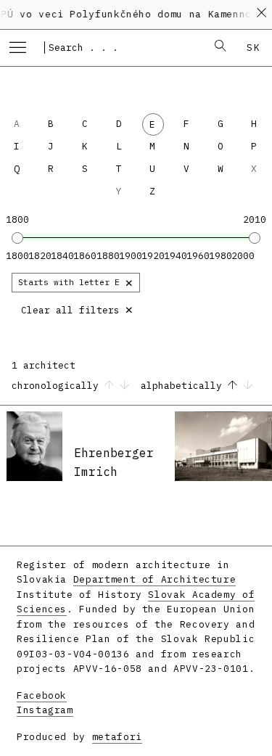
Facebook (42, 695)
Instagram (45, 710)
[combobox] (121, 47)
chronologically (58, 385)
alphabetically (184, 385)
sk (253, 47)
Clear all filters (77, 309)
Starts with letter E (75, 282)
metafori (117, 737)
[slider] (17, 238)
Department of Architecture (154, 579)
